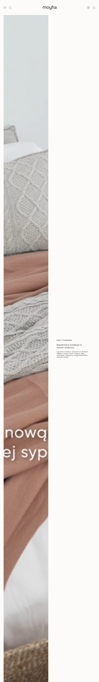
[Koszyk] (94, 7)
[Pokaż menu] (4, 7)
